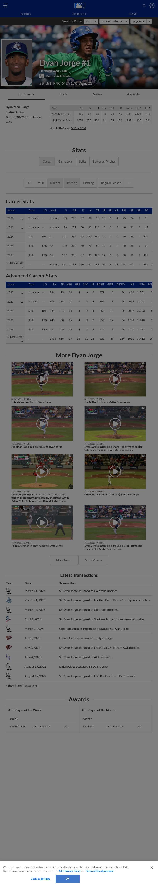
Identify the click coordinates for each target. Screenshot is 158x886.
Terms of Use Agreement (100, 870)
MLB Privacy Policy (70, 870)
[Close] (152, 867)
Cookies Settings (40, 878)
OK (67, 878)
